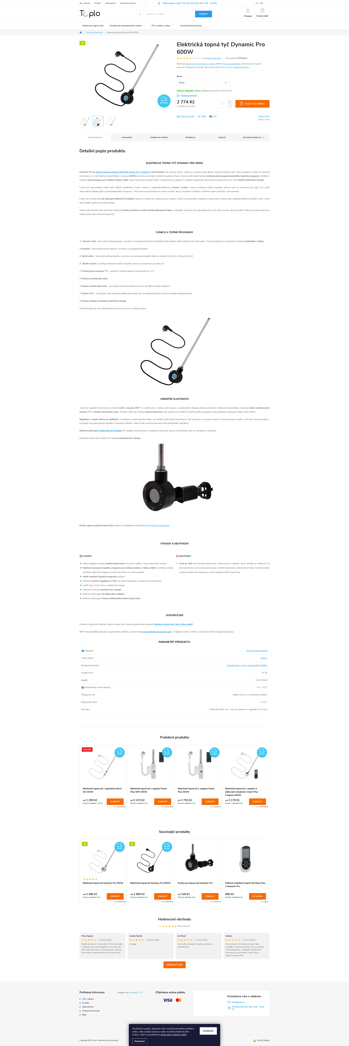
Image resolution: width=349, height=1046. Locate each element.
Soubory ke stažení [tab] (158, 137)
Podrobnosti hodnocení (212, 58)
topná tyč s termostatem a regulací (200, 64)
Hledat (203, 14)
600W (264, 658)
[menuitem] (93, 26)
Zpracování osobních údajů (173, 1034)
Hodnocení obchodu (128, 3)
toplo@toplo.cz (238, 1002)
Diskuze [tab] (222, 137)
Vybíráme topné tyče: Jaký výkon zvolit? (173, 624)
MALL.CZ (137, 992)
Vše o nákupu (84, 3)
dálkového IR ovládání (111, 430)
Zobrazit (115, 801)
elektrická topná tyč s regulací (133, 172)
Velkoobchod (110, 3)
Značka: (264, 116)
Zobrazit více (174, 964)
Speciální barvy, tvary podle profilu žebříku (247, 665)
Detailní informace (241, 67)
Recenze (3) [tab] (190, 137)
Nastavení (140, 1041)
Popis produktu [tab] (95, 137)
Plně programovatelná (231, 64)
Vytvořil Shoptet (263, 1040)
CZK (261, 3)
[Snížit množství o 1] (230, 106)
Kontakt (98, 3)
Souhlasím (208, 1030)
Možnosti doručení (189, 95)
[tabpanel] (103, 776)
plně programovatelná (107, 172)
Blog (84, 1014)
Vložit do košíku (255, 103)
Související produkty (252, 137)
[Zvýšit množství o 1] (230, 102)
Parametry (127, 137)
